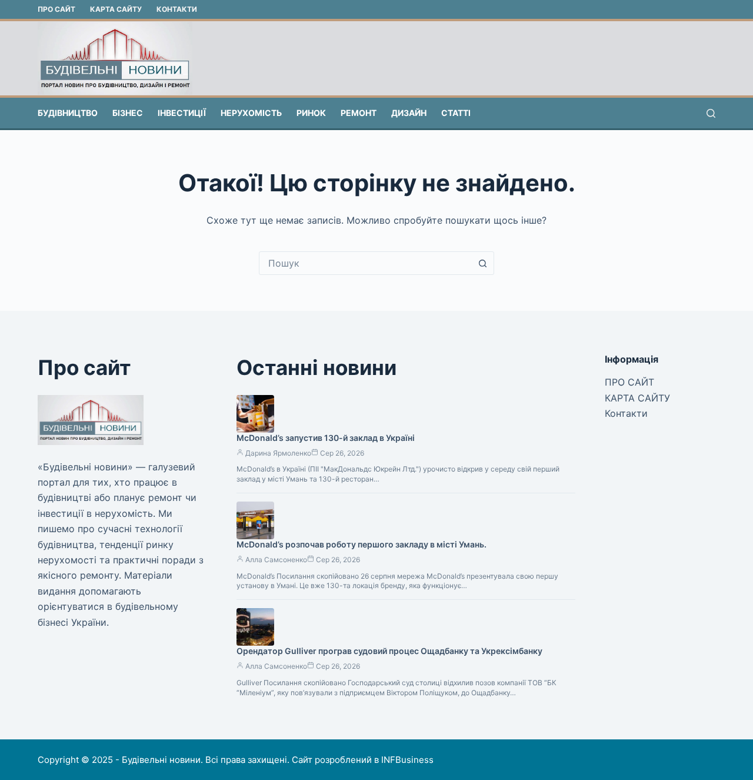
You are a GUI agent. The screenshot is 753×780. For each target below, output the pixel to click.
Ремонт (358, 113)
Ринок (311, 113)
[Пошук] (711, 113)
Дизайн (409, 113)
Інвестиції (182, 113)
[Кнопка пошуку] (482, 263)
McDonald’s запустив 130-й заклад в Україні (325, 438)
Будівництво (68, 113)
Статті (456, 113)
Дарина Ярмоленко (278, 453)
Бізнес (127, 113)
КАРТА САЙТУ (116, 9)
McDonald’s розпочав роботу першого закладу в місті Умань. (361, 544)
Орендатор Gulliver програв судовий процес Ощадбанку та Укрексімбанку (389, 651)
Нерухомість (251, 113)
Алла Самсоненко (276, 559)
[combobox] (365, 263)
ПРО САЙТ (56, 9)
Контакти (176, 9)
